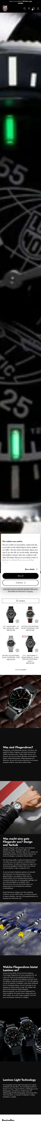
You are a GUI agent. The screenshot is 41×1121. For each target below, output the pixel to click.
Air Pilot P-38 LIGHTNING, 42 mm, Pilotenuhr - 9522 (11, 656)
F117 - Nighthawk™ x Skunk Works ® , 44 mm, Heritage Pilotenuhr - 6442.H (30, 658)
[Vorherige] (3, 2)
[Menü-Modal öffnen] (38, 8)
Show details (29, 569)
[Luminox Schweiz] (5, 8)
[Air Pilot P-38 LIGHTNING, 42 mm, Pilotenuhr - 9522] (11, 644)
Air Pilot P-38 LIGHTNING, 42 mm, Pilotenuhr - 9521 (30, 627)
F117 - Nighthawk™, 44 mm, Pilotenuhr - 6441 (11, 627)
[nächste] (38, 2)
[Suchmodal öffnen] (24, 8)
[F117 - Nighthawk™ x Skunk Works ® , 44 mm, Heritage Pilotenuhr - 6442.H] (30, 644)
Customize (19, 583)
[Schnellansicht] (17, 621)
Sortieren (22, 601)
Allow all (20, 576)
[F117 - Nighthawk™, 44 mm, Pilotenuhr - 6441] (11, 615)
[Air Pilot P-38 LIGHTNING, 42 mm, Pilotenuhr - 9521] (30, 615)
